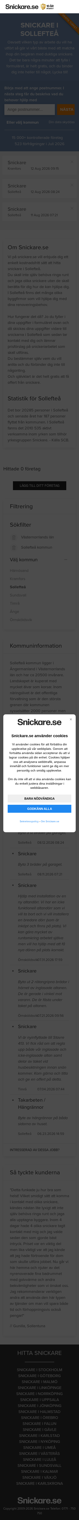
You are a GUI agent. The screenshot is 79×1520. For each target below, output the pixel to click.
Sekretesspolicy (29, 821)
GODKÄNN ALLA (39, 809)
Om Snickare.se (50, 821)
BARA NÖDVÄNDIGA (39, 798)
